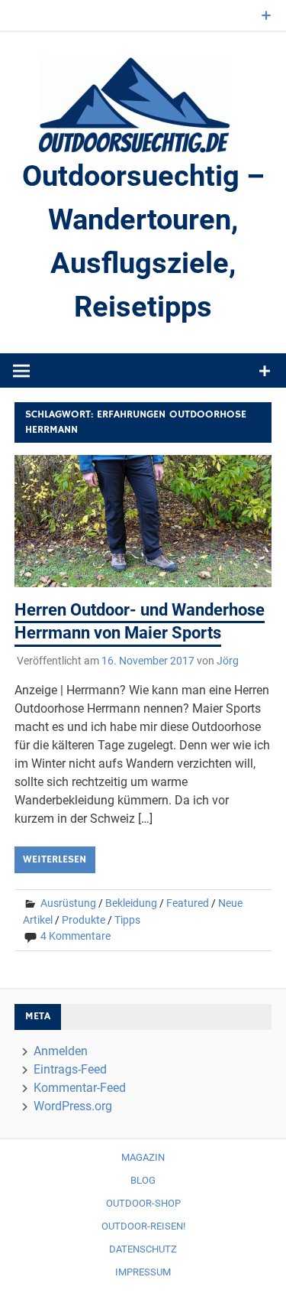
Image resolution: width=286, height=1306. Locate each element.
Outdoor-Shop (143, 1203)
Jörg (228, 661)
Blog (143, 1180)
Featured (187, 903)
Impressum (143, 1272)
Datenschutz (143, 1249)
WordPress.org (73, 1106)
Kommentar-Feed (80, 1087)
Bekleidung (131, 903)
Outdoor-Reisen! (143, 1226)
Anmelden (61, 1051)
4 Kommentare (75, 936)
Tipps (127, 920)
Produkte (83, 920)
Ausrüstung (68, 903)
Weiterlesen (54, 859)
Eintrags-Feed (70, 1069)
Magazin (143, 1157)
